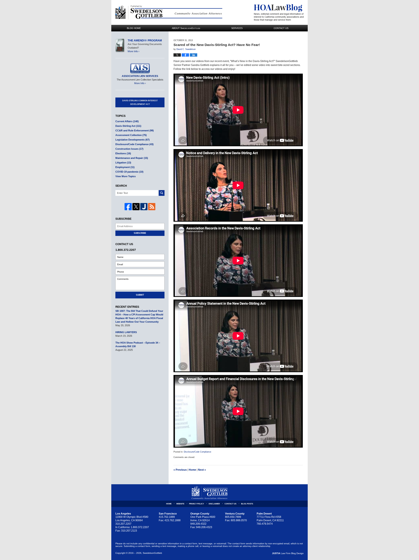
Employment (125, 167)
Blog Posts (247, 504)
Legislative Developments (132, 139)
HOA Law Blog (279, 12)
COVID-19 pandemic (129, 171)
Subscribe (140, 233)
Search (161, 193)
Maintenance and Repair (131, 158)
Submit (140, 295)
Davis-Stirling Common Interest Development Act (140, 102)
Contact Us (281, 28)
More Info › (133, 51)
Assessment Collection (131, 135)
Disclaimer (214, 504)
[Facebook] (128, 206)
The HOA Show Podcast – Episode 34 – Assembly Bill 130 (137, 344)
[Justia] (144, 206)
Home (192, 469)
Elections (123, 153)
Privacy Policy (196, 504)
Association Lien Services (140, 76)
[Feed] (152, 206)
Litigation (123, 162)
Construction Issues (129, 148)
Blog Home (134, 28)
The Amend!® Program (145, 40)
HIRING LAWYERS (126, 332)
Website (180, 504)
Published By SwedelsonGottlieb (168, 12)
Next (202, 469)
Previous (180, 469)
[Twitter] (136, 206)
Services (237, 28)
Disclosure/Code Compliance (197, 452)
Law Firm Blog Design (288, 553)
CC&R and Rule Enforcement (134, 130)
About (186, 28)
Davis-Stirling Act (128, 125)
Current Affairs (127, 121)
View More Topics (125, 176)
